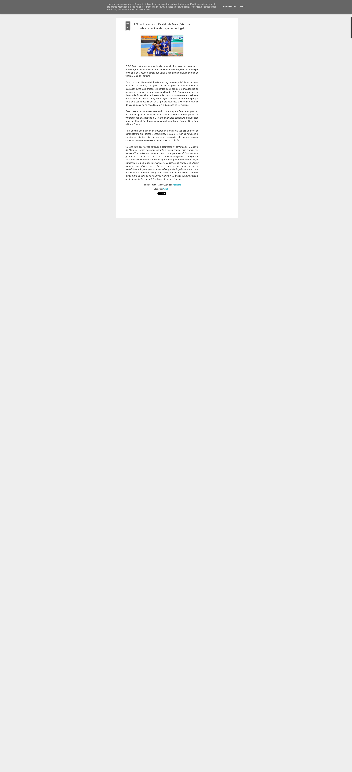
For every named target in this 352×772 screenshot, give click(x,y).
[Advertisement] (213, 65)
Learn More (229, 6)
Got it (242, 6)
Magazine (176, 184)
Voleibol (166, 188)
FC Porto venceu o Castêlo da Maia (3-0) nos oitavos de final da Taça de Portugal (162, 26)
